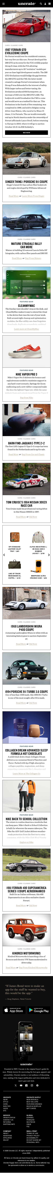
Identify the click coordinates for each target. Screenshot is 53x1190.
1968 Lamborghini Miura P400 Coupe (26, 628)
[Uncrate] (26, 3)
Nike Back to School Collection (26, 819)
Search (41, 4)
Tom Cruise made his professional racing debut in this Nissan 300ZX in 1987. (26, 510)
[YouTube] (21, 1085)
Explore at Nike (26, 842)
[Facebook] (26, 1085)
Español (30, 1117)
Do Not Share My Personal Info (33, 1141)
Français (30, 1120)
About (6, 1133)
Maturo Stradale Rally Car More (26, 245)
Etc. (5, 1110)
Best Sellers (32, 1102)
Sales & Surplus (33, 1106)
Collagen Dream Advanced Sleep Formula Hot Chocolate (26, 752)
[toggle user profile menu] (45, 4)
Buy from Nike (26, 397)
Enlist (6, 1140)
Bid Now (33, 516)
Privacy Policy (33, 1135)
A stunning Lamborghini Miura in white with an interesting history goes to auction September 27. (26, 636)
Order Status (9, 1117)
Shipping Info (9, 1124)
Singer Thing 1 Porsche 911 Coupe (26, 182)
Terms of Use (32, 1133)
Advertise (7, 1135)
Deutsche (30, 1122)
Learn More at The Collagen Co (26, 773)
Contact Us (8, 1120)
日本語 (28, 1124)
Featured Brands (34, 1104)
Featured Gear (26, 302)
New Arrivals (32, 1099)
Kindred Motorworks (26, 953)
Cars (7, 45)
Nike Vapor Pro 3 (26, 374)
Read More (14, 196)
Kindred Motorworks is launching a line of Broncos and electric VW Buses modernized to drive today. (26, 959)
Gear (5, 1099)
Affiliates (7, 1138)
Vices (5, 1108)
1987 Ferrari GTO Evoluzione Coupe (16, 51)
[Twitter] (15, 1085)
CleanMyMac (26, 305)
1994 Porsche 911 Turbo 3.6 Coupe (26, 691)
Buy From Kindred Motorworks (33, 967)
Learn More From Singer (33, 196)
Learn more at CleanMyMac (26, 329)
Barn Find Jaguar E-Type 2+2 (26, 443)
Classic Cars (17, 45)
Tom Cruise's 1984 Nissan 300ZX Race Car (26, 504)
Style (5, 1102)
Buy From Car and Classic (33, 454)
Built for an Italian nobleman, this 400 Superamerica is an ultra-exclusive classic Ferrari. (26, 897)
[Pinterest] (37, 1085)
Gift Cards (31, 1108)
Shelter (6, 1106)
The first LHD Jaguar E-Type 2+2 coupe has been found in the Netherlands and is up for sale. (26, 448)
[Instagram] (32, 1085)
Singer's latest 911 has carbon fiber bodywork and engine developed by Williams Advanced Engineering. (27, 188)
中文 (28, 1126)
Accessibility (32, 1138)
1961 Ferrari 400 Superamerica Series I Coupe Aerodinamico (26, 889)
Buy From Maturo (33, 258)
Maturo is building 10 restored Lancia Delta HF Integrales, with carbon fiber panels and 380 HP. (26, 251)
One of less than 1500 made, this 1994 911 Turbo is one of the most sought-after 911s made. (26, 696)
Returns (7, 1122)
